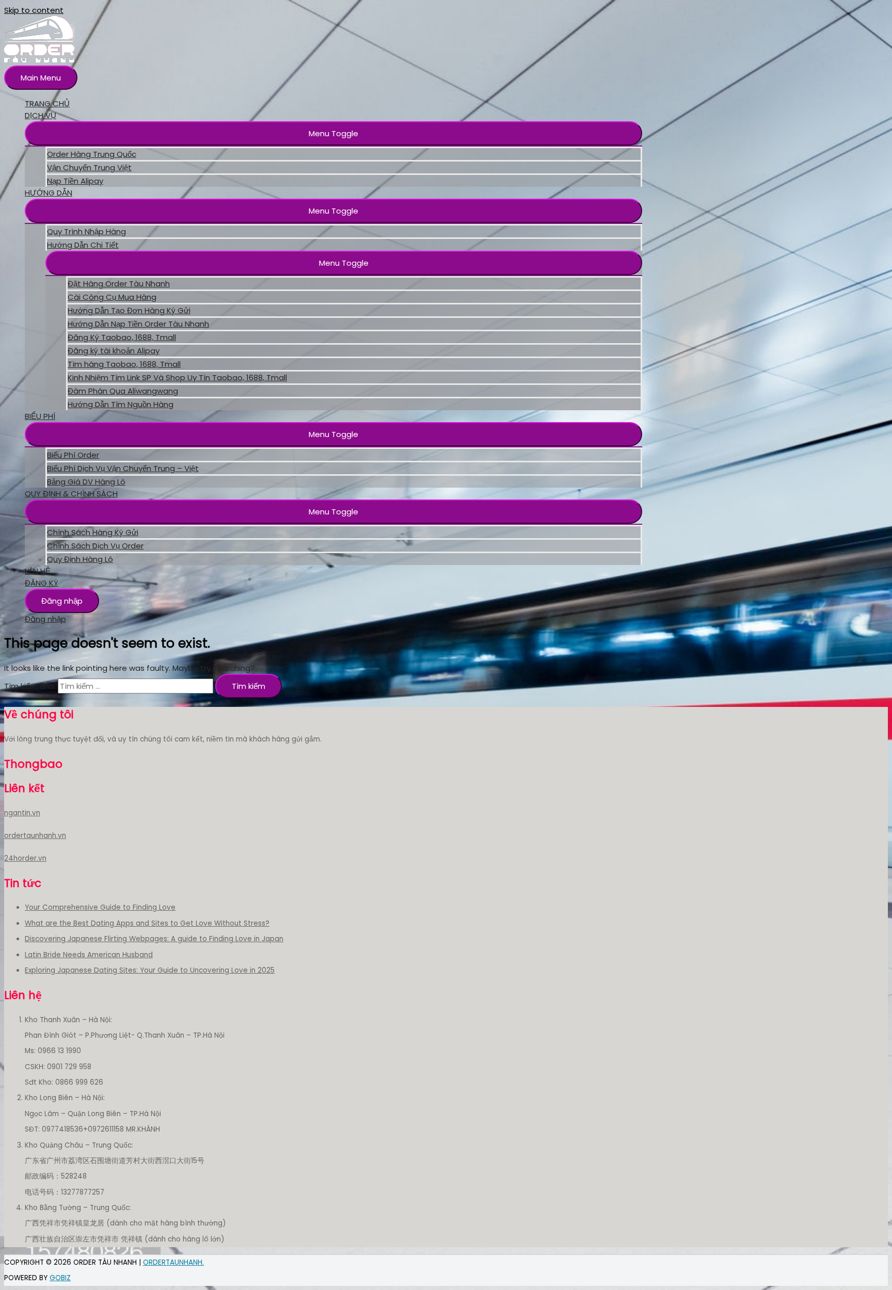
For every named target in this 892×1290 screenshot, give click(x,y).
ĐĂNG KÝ (41, 582)
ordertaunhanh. (173, 1262)
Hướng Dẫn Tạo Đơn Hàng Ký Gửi (129, 310)
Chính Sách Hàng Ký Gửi (92, 532)
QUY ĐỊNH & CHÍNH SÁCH (71, 493)
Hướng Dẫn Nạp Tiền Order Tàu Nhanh (138, 323)
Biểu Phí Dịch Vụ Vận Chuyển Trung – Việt (123, 468)
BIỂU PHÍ (40, 416)
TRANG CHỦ (47, 103)
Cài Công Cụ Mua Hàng (112, 297)
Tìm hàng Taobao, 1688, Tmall (124, 364)
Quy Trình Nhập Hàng (86, 231)
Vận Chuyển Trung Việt (89, 167)
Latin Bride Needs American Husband (89, 955)
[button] (333, 133)
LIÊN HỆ (38, 571)
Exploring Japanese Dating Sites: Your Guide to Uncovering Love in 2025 (150, 970)
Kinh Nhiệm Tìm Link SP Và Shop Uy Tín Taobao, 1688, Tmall (177, 377)
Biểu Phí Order (73, 454)
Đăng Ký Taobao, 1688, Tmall (122, 337)
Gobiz (60, 1278)
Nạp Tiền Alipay (75, 180)
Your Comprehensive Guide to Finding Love (100, 907)
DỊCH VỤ (40, 115)
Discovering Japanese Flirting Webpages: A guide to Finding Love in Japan (154, 939)
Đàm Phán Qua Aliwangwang (123, 390)
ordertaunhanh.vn (35, 836)
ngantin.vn (22, 813)
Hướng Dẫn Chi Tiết (83, 244)
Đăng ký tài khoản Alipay (114, 350)
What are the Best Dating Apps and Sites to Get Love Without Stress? (147, 923)
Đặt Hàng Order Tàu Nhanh (119, 283)
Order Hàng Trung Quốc (91, 154)
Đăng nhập (62, 600)
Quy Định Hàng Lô (80, 559)
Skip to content (33, 10)
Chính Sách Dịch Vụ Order (95, 545)
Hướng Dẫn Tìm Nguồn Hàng (120, 404)
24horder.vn (25, 858)
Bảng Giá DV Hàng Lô (86, 481)
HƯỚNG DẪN (48, 192)
